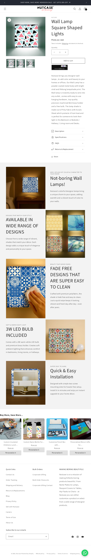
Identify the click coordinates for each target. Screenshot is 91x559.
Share (56, 157)
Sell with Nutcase (12, 507)
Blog (7, 496)
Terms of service (63, 553)
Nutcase (18, 553)
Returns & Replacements (15, 491)
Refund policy (40, 553)
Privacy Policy (11, 501)
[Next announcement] (86, 2)
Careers (9, 512)
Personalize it (10, 453)
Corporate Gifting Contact (42, 485)
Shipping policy (75, 553)
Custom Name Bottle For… (34, 442)
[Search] (74, 8)
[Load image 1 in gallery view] (11, 63)
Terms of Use (11, 517)
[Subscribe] (45, 536)
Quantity (54, 48)
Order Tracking (11, 480)
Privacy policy (51, 553)
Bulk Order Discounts (41, 480)
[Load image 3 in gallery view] (30, 63)
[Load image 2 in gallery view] (20, 63)
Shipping (65, 43)
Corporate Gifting (39, 475)
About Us (9, 523)
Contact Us (10, 475)
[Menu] (5, 8)
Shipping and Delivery (14, 485)
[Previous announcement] (4, 2)
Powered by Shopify (27, 553)
